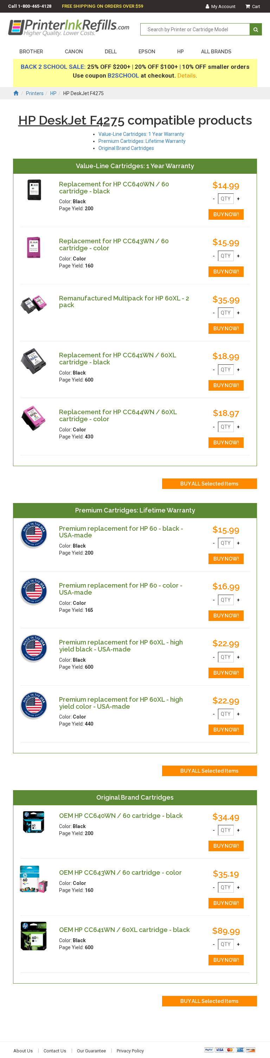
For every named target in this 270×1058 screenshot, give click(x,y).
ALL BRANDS (216, 51)
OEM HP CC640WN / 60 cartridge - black (121, 815)
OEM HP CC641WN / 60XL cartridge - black (124, 929)
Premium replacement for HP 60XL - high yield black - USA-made (121, 646)
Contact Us (55, 1050)
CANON (74, 51)
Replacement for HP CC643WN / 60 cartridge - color (114, 244)
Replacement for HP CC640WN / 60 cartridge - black (114, 187)
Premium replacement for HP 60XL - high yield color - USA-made (121, 703)
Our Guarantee (91, 1050)
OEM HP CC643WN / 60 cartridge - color (120, 872)
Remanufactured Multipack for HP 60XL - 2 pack (124, 302)
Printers (35, 93)
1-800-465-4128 (34, 6)
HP (180, 51)
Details (187, 75)
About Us (23, 1050)
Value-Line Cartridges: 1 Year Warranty (141, 134)
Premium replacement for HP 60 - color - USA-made (120, 589)
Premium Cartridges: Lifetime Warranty (142, 141)
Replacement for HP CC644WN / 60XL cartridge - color (118, 415)
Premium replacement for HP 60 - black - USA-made (121, 532)
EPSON (147, 51)
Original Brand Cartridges (126, 148)
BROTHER (31, 51)
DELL (111, 51)
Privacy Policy (130, 1050)
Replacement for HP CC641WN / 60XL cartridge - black (117, 358)
